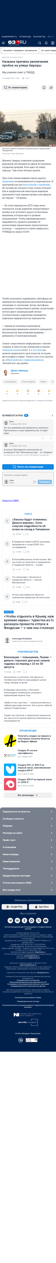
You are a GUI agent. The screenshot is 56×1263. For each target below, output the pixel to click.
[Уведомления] (46, 43)
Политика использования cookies (28, 998)
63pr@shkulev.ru (43, 973)
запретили (8, 181)
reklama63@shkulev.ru (28, 965)
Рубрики (7, 825)
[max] (31, 920)
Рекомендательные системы (28, 1001)
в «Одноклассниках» (32, 359)
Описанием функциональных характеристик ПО (28, 982)
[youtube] (45, 920)
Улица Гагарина (28, 382)
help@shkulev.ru (34, 958)
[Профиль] (52, 43)
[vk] (17, 920)
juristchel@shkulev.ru (31, 956)
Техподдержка (11, 868)
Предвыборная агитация (16, 875)
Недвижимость (9, 37)
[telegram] (10, 920)
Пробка (43, 382)
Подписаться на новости (16, 811)
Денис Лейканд (19, 370)
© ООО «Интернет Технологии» (28, 1033)
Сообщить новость (13, 818)
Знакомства (39, 37)
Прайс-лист (9, 840)
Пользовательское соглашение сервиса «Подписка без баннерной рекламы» (28, 1006)
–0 (50, 438)
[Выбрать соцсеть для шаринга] (51, 87)
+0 (43, 460)
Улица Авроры (10, 382)
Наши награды (11, 854)
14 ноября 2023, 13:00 (10, 78)
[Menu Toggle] (3, 43)
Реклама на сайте (12, 833)
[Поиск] (39, 43)
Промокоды (25, 37)
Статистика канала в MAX (17, 882)
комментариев (17, 87)
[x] (38, 920)
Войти (12, 483)
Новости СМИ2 (10, 500)
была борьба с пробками (36, 184)
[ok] (24, 920)
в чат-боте (36, 349)
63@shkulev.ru (40, 952)
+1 (43, 438)
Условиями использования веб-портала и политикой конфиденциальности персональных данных (28, 985)
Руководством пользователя (28, 980)
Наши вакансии (11, 861)
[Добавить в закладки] (44, 87)
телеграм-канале (11, 349)
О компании (9, 847)
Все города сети (11, 889)
